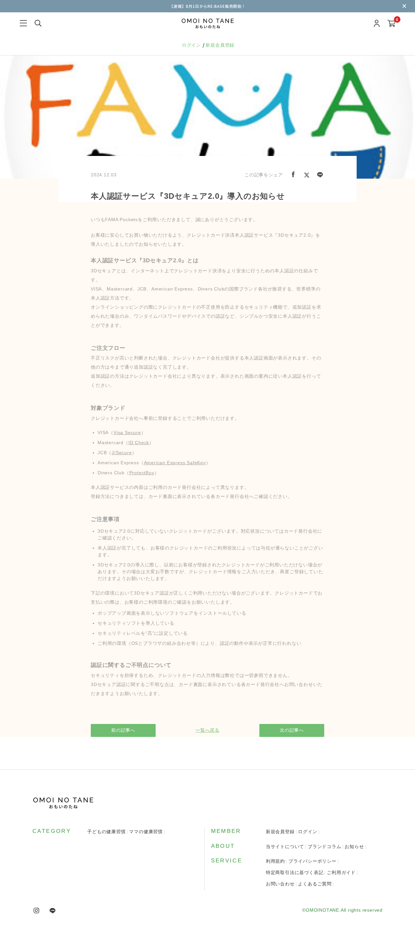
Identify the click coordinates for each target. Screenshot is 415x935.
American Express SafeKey (175, 462)
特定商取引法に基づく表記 (295, 872)
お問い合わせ (280, 883)
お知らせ (354, 846)
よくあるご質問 (315, 883)
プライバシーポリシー (313, 861)
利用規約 (275, 861)
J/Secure (122, 452)
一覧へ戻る (207, 730)
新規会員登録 (220, 45)
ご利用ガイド (341, 872)
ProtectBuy (141, 472)
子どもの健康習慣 (106, 831)
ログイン (192, 45)
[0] (391, 23)
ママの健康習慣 (146, 831)
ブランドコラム (324, 846)
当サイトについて (285, 846)
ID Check (138, 442)
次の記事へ (292, 730)
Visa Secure (127, 432)
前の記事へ (123, 730)
